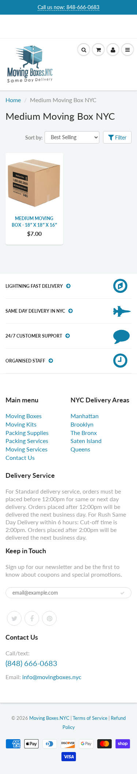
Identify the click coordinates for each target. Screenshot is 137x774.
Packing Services (26, 440)
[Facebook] (31, 618)
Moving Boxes (23, 415)
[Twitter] (14, 618)
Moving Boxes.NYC (49, 718)
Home (13, 99)
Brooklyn (82, 424)
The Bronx (84, 432)
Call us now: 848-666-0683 (68, 7)
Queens (80, 449)
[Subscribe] (122, 593)
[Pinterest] (49, 618)
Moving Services (26, 449)
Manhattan (85, 415)
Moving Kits (21, 424)
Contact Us (20, 457)
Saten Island (86, 440)
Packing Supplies (27, 432)
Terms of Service (90, 718)
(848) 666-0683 (31, 663)
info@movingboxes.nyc (51, 676)
